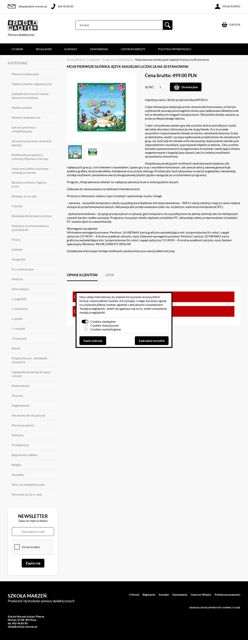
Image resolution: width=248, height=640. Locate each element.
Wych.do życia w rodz (27, 494)
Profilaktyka (20, 445)
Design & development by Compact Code (214, 607)
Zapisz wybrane (92, 340)
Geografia (18, 259)
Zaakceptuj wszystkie (152, 340)
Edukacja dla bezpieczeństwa (32, 216)
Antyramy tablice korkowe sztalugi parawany (30, 170)
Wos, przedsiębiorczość (28, 484)
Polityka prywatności (174, 49)
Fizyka (16, 239)
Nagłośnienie (21, 405)
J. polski (17, 318)
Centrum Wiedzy (133, 49)
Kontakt (70, 49)
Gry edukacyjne (23, 269)
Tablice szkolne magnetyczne (32, 84)
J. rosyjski (18, 328)
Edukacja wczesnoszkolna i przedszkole (30, 227)
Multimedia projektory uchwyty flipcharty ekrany (30, 156)
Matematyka (20, 385)
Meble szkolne (22, 107)
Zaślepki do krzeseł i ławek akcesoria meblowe (30, 95)
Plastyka (17, 435)
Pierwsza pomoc (23, 425)
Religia (16, 465)
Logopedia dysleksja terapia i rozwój (31, 374)
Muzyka (17, 395)
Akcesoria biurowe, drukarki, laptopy (32, 143)
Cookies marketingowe (105, 329)
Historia (17, 279)
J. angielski (19, 299)
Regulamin (44, 49)
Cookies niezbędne (102, 321)
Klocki (16, 348)
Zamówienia (99, 49)
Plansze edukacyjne (25, 74)
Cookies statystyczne (104, 325)
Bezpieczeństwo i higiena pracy (29, 184)
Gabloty (17, 249)
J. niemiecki (20, 309)
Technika (18, 474)
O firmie (17, 49)
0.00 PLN (234, 24)
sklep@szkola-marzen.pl (32, 6)
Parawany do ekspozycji (28, 415)
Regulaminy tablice (25, 455)
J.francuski (19, 338)
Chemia (17, 206)
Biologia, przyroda (24, 196)
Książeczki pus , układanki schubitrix (29, 360)
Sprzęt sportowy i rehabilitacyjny (24, 129)
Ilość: (149, 87)
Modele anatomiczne (26, 117)
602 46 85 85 (65, 6)
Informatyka (20, 289)
